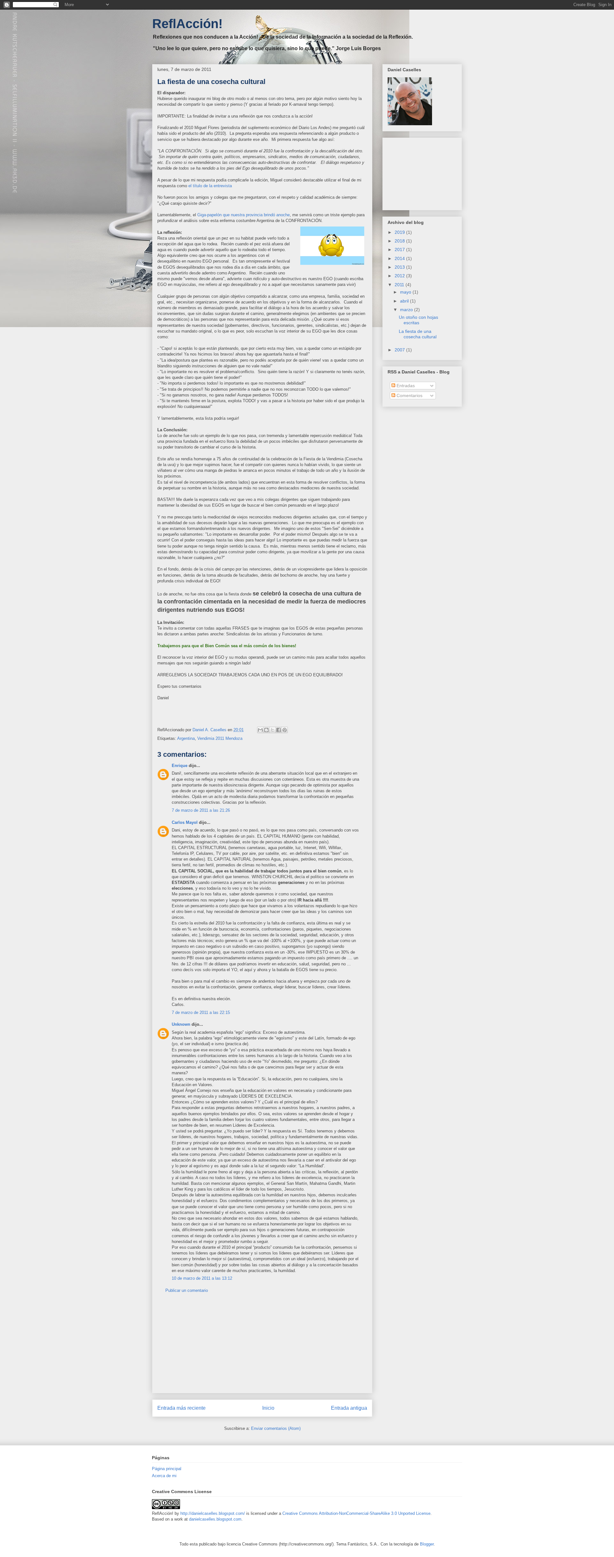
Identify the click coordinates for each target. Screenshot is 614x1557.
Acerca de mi (164, 1475)
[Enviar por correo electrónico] (260, 730)
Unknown (181, 1024)
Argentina (186, 738)
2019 (400, 232)
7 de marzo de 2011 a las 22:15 (201, 1012)
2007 (400, 349)
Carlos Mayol (185, 822)
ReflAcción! (187, 24)
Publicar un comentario (186, 1290)
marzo (407, 309)
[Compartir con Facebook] (278, 730)
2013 (400, 267)
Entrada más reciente (181, 1408)
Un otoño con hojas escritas (418, 320)
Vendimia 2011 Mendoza (219, 738)
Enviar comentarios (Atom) (276, 1428)
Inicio (268, 1408)
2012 (400, 275)
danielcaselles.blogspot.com (215, 1519)
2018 (400, 240)
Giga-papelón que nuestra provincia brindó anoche (243, 214)
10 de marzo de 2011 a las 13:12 (202, 1278)
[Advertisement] (262, 1348)
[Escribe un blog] (266, 730)
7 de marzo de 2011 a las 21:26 (201, 810)
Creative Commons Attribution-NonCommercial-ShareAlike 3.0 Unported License (356, 1513)
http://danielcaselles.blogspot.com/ (212, 1513)
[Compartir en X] (272, 730)
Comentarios (408, 395)
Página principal (166, 1468)
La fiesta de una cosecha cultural (418, 334)
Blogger (427, 1544)
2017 (400, 249)
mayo (406, 292)
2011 (400, 284)
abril (405, 300)
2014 (400, 258)
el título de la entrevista (210, 185)
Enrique (179, 765)
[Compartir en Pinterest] (284, 730)
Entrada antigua (349, 1408)
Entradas (405, 385)
